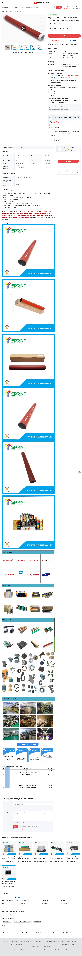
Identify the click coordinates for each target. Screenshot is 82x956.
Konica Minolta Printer (62, 929)
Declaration (57, 949)
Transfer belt (44, 903)
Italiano (42, 944)
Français (29, 944)
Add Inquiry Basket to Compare (24, 53)
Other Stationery (7, 921)
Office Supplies (9, 11)
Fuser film (23, 903)
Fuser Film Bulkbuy (68, 933)
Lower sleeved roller (46, 906)
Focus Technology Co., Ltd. (30, 949)
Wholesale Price (48, 941)
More (3, 936)
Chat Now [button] (74, 40)
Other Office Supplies (18, 11)
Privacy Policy (65, 949)
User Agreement (50, 949)
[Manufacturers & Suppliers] (41, 2)
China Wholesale (39, 941)
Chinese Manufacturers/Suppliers (27, 941)
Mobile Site (38, 943)
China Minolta (6, 929)
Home (3, 11)
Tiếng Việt (38, 946)
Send (15, 826)
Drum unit (4, 906)
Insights (44, 943)
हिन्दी (72, 944)
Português (23, 944)
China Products (14, 941)
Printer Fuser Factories (33, 929)
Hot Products (7, 941)
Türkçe (33, 946)
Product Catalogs (24, 897)
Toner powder (44, 900)
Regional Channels (65, 941)
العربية (58, 944)
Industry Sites (56, 941)
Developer (63, 900)
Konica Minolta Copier (54, 933)
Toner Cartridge (25, 900)
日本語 (67, 944)
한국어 (63, 944)
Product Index (74, 941)
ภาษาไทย (76, 944)
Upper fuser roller (25, 906)
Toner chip (63, 903)
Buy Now (64, 36)
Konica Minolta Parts (24, 933)
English (12, 944)
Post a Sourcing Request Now (21, 829)
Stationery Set (37, 921)
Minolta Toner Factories (19, 929)
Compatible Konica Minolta (39, 933)
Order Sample (74, 44)
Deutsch (47, 944)
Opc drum (4, 903)
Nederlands (53, 944)
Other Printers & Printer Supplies (22, 921)
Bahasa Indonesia (46, 946)
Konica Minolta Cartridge (9, 933)
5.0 (64, 150)
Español (18, 944)
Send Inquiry (55, 40)
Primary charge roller (66, 906)
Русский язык (36, 944)
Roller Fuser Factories (48, 929)
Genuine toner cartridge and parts (10, 900)
